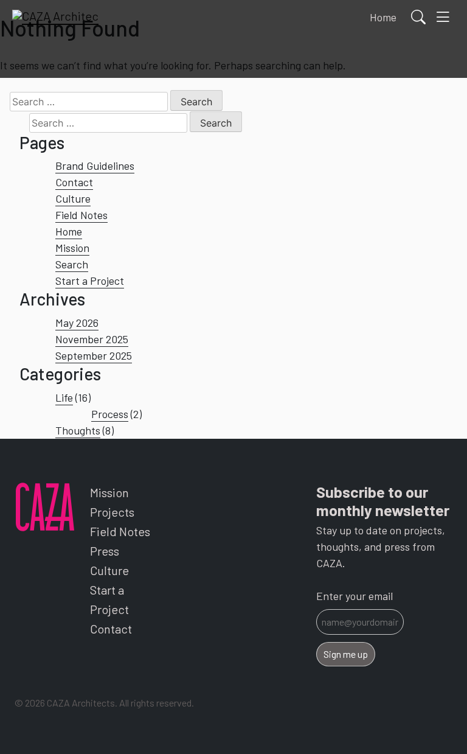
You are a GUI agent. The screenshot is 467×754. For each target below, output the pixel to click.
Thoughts (77, 430)
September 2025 (93, 355)
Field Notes (81, 215)
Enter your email (354, 595)
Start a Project (89, 280)
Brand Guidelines (94, 165)
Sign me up (345, 654)
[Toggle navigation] (443, 17)
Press (104, 550)
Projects (112, 511)
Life (64, 397)
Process (109, 414)
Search (71, 264)
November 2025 (91, 339)
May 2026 (77, 322)
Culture (73, 198)
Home (68, 231)
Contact (74, 182)
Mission (72, 247)
